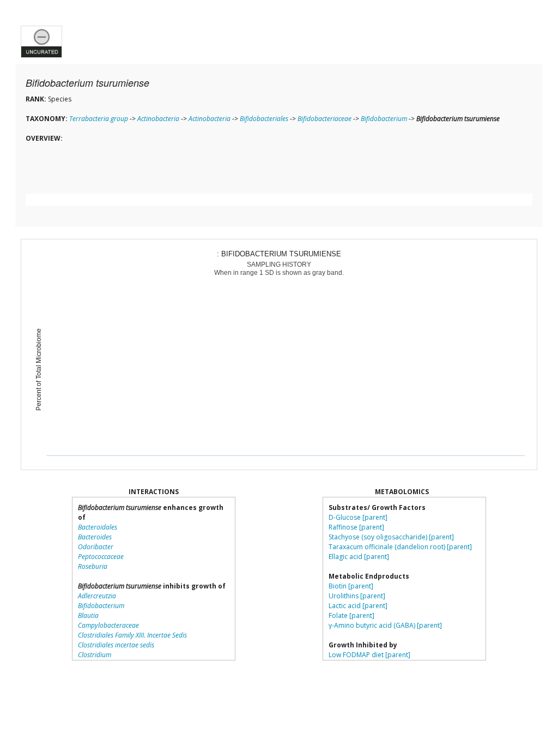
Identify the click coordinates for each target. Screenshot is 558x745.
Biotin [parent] (351, 586)
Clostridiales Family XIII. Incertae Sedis (132, 635)
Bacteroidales (97, 527)
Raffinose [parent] (356, 527)
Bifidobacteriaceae (324, 118)
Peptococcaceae (101, 556)
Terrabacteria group (98, 118)
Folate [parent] (351, 615)
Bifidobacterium (384, 118)
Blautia (88, 615)
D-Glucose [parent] (358, 517)
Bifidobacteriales (264, 118)
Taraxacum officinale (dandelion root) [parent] (400, 546)
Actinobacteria (158, 118)
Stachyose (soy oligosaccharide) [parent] (391, 537)
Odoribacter (95, 546)
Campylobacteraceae (108, 625)
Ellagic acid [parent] (359, 556)
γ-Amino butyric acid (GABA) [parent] (385, 625)
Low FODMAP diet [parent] (369, 654)
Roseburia (92, 566)
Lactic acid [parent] (358, 605)
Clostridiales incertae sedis (116, 645)
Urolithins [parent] (357, 595)
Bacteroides (95, 537)
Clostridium (94, 654)
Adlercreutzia (97, 595)
